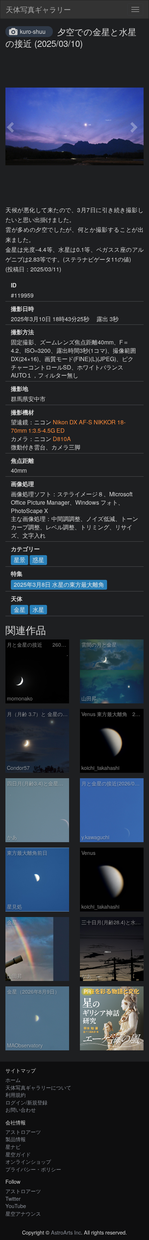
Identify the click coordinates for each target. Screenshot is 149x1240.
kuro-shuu (33, 31)
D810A (62, 439)
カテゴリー (25, 549)
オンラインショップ (28, 1161)
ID (14, 285)
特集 (16, 574)
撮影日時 (22, 309)
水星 (38, 609)
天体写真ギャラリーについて (38, 1087)
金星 (19, 609)
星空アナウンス (23, 1213)
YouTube (15, 1205)
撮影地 (19, 389)
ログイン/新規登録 (26, 1102)
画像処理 (22, 484)
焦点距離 (22, 461)
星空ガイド (18, 1154)
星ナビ (13, 1146)
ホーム (13, 1079)
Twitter (13, 1198)
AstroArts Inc (66, 1232)
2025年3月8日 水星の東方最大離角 (59, 584)
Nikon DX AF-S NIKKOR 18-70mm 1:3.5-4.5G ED (68, 426)
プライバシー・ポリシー (33, 1169)
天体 (16, 599)
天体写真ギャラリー (38, 9)
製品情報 (15, 1139)
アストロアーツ (23, 1131)
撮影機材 (22, 412)
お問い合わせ (20, 1109)
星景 (19, 560)
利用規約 (15, 1094)
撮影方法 (22, 332)
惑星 (38, 560)
